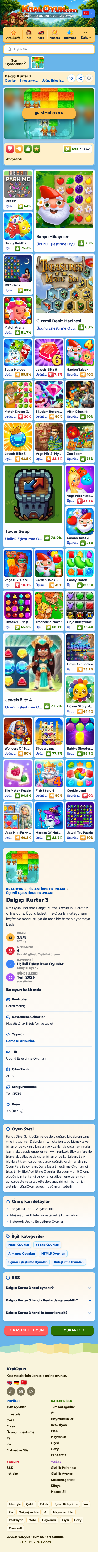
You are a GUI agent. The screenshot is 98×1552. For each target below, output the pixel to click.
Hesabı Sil (58, 1492)
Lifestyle (13, 1414)
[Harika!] (28, 149)
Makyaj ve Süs (18, 1450)
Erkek (11, 1426)
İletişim (12, 1474)
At (53, 1413)
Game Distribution (20, 1041)
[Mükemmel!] (36, 149)
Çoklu (11, 1420)
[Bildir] (89, 78)
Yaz (9, 1438)
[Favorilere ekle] (71, 78)
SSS (10, 1468)
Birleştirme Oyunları (29, 80)
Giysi (55, 1443)
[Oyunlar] (88, 13)
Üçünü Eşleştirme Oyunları (54, 80)
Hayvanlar (58, 1437)
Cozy (55, 1449)
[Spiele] (16, 1383)
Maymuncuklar (62, 1419)
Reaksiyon (59, 1425)
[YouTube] (31, 1391)
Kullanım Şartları (63, 1480)
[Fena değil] (19, 149)
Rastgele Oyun (28, 1330)
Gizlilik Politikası (63, 1468)
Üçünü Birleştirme (20, 1432)
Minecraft (58, 1455)
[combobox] (52, 49)
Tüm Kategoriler (63, 1407)
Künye (56, 1486)
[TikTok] (11, 1391)
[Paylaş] (80, 78)
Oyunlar (10, 80)
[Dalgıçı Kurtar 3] (37, 62)
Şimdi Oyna (52, 113)
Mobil (55, 1431)
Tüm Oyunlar (16, 1407)
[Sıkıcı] (10, 149)
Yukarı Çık (74, 1330)
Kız (9, 1444)
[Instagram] (21, 1391)
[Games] (9, 1383)
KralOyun (14, 889)
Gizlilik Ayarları (62, 1474)
